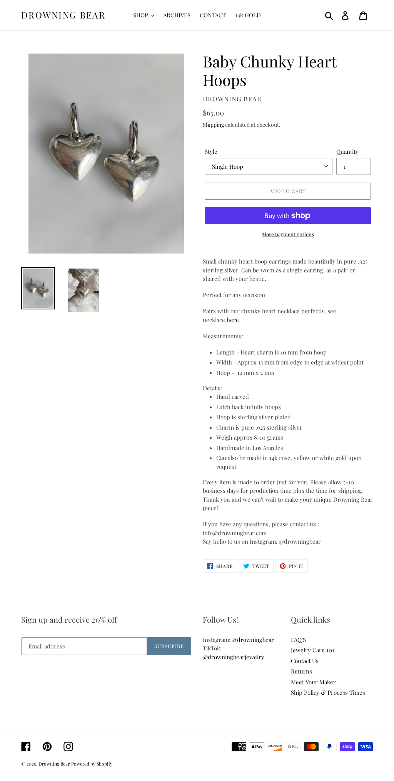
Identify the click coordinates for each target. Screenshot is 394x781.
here (233, 320)
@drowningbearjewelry (233, 657)
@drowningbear (253, 639)
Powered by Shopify (91, 764)
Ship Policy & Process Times (328, 692)
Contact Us (305, 661)
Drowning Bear (63, 15)
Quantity (347, 151)
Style (211, 151)
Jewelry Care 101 (312, 650)
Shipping (213, 124)
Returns (301, 671)
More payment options (288, 234)
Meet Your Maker (313, 682)
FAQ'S (298, 639)
